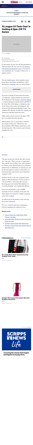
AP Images (4, 154)
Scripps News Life (9, 21)
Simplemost (24, 205)
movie (13, 80)
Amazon (8, 53)
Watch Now (28, 2)
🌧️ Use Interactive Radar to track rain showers (16, 13)
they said (7, 161)
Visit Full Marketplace (26, 237)
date (9, 199)
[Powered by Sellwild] (29, 327)
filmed (12, 196)
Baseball (20, 108)
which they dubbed (25, 100)
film (24, 116)
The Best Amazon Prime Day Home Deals (17, 223)
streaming (13, 84)
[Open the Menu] (2, 2)
